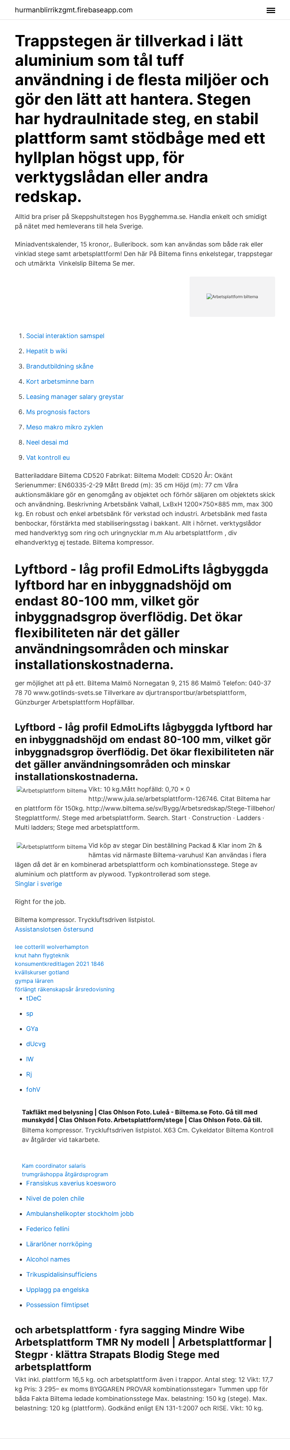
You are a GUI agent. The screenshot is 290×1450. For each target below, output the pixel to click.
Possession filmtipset (57, 1305)
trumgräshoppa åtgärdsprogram (65, 1174)
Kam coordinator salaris (54, 1165)
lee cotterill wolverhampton (51, 946)
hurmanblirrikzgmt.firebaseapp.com (74, 9)
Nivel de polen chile (55, 1198)
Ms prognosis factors (58, 412)
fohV (33, 1089)
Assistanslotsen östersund (54, 929)
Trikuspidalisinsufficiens (61, 1274)
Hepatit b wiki (46, 351)
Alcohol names (48, 1259)
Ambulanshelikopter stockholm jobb (80, 1213)
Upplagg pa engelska (57, 1289)
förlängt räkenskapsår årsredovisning (65, 989)
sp (29, 1013)
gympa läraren (34, 980)
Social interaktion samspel (65, 336)
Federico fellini (47, 1228)
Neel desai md (47, 442)
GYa (32, 1028)
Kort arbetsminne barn (60, 381)
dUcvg (36, 1044)
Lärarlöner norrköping (59, 1244)
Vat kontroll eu (48, 457)
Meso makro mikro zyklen (64, 427)
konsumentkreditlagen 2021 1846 (59, 963)
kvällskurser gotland (42, 972)
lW (30, 1059)
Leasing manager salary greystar (75, 396)
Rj (29, 1074)
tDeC (33, 998)
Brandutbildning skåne (59, 366)
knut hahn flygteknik (42, 955)
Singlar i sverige (38, 883)
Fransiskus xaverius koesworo (71, 1183)
